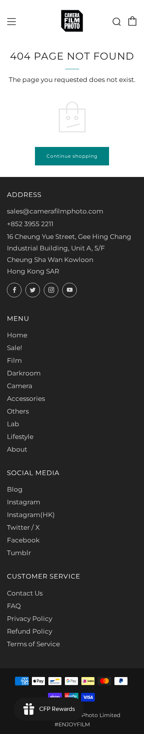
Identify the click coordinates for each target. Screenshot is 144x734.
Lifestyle (20, 436)
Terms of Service (33, 644)
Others (18, 411)
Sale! (14, 348)
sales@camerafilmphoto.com (55, 211)
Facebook (23, 540)
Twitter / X (23, 527)
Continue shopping (72, 156)
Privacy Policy (29, 618)
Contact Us (25, 593)
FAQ (14, 606)
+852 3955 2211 (30, 224)
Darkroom (24, 373)
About (17, 449)
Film (14, 360)
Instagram (23, 502)
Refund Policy (29, 631)
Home (17, 335)
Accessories (26, 398)
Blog (15, 489)
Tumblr (19, 553)
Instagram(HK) (31, 515)
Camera (19, 386)
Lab (13, 424)
